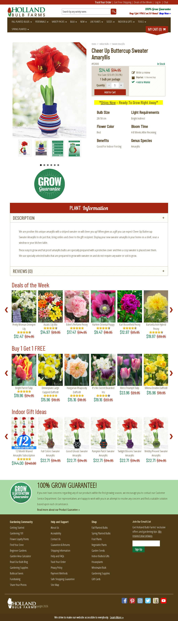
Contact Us (55, 539)
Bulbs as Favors (16, 573)
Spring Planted (19, 29)
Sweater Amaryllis (118, 43)
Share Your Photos (18, 585)
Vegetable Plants (99, 545)
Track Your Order (103, 2)
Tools (141, 21)
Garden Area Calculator (20, 556)
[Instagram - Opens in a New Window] (140, 600)
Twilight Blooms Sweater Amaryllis (129, 453)
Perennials (40, 21)
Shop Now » (165, 13)
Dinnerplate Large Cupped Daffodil (50, 390)
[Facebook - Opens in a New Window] (124, 600)
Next (76, 150)
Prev (23, 150)
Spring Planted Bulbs (101, 533)
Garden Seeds (98, 550)
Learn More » (117, 617)
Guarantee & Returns (60, 545)
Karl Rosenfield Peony (129, 325)
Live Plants (95, 21)
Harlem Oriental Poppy (103, 325)
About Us (55, 528)
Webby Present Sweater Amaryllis (156, 453)
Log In (158, 2)
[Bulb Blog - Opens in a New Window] (156, 600)
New (82, 21)
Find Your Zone (17, 545)
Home (94, 43)
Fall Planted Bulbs (21, 21)
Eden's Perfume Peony (77, 325)
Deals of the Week (143, 2)
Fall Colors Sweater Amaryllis (50, 453)
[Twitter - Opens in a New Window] (148, 600)
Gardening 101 (16, 533)
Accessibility (56, 533)
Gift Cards (96, 579)
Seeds (109, 21)
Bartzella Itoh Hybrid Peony (156, 327)
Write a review (143, 72)
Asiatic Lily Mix (50, 325)
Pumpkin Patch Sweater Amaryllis (103, 453)
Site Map (55, 585)
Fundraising (15, 579)
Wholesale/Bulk (99, 568)
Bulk (72, 21)
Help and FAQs (57, 556)
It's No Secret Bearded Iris (103, 390)
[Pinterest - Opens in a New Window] (132, 600)
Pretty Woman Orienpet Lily (24, 327)
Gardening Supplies (19, 568)
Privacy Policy (56, 568)
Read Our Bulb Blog (19, 562)
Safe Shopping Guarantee (63, 579)
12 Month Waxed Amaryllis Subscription (24, 453)
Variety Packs (58, 21)
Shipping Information (60, 550)
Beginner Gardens (18, 550)
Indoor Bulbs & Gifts (100, 556)
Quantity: (100, 85)
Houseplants (97, 562)
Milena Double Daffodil (156, 388)
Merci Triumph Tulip (129, 388)
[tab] (89, 217)
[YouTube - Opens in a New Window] (163, 600)
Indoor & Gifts (125, 21)
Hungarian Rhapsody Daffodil (77, 390)
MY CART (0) (155, 29)
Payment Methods (59, 573)
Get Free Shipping (122, 2)
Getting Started (17, 528)
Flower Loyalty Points (19, 539)
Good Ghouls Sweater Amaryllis (77, 453)
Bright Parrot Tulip (24, 388)
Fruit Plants (97, 539)
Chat (166, 2)
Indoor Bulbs (104, 43)
